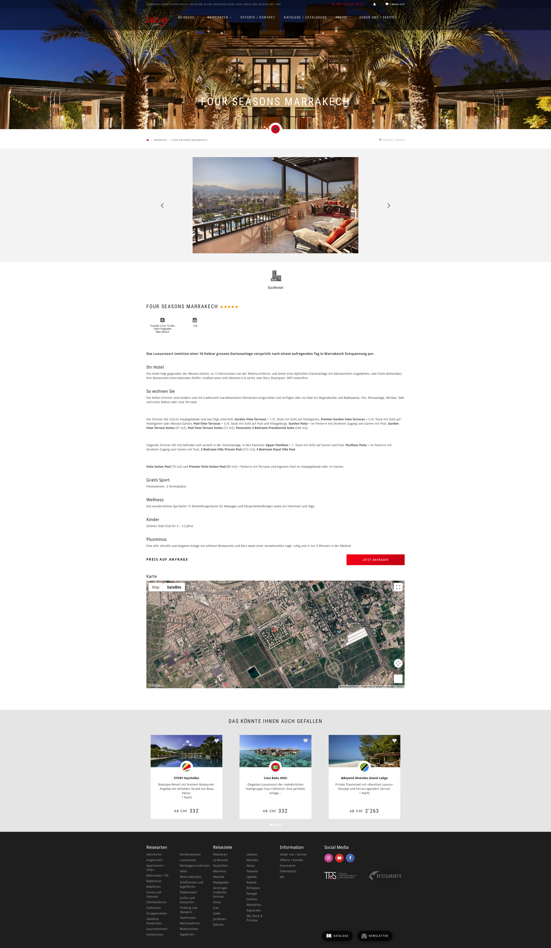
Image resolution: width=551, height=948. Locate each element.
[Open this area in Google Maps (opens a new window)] (154, 685)
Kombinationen (190, 854)
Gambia (251, 899)
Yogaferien (187, 934)
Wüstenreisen (189, 929)
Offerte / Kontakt (257, 17)
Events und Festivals (153, 894)
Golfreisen (153, 907)
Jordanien (219, 919)
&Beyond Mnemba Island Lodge (364, 778)
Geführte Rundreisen (154, 921)
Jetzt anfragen (376, 559)
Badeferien (154, 881)
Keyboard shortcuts (349, 686)
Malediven (220, 854)
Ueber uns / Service (379, 17)
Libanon (251, 854)
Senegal (251, 893)
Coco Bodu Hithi (275, 778)
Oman (217, 902)
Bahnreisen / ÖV (157, 875)
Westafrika (253, 904)
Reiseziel (187, 17)
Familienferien (156, 902)
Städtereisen (188, 892)
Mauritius (219, 871)
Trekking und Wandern (188, 910)
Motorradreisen (190, 876)
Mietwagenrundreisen (192, 865)
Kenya (250, 865)
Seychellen (220, 865)
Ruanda (251, 882)
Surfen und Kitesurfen (187, 900)
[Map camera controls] (398, 663)
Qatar (217, 913)
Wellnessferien (190, 923)
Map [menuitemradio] (155, 587)
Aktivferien (154, 854)
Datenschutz (288, 871)
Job (282, 876)
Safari (183, 871)
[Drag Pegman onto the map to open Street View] (398, 678)
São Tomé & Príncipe (254, 918)
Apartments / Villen (155, 868)
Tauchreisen (188, 917)
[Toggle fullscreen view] (398, 587)
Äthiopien (253, 888)
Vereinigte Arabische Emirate (220, 892)
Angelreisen (154, 860)
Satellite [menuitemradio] (174, 587)
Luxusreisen (188, 860)
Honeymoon (154, 934)
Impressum (288, 865)
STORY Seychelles (186, 778)
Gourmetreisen (156, 929)
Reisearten (218, 17)
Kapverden (253, 910)
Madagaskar (221, 882)
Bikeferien (153, 886)
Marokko (252, 860)
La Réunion (220, 860)
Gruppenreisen (156, 913)
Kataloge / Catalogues (305, 17)
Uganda (251, 876)
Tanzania (252, 871)
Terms (400, 686)
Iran (216, 907)
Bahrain (218, 924)
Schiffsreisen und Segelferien (191, 884)
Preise (342, 17)
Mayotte (218, 876)
